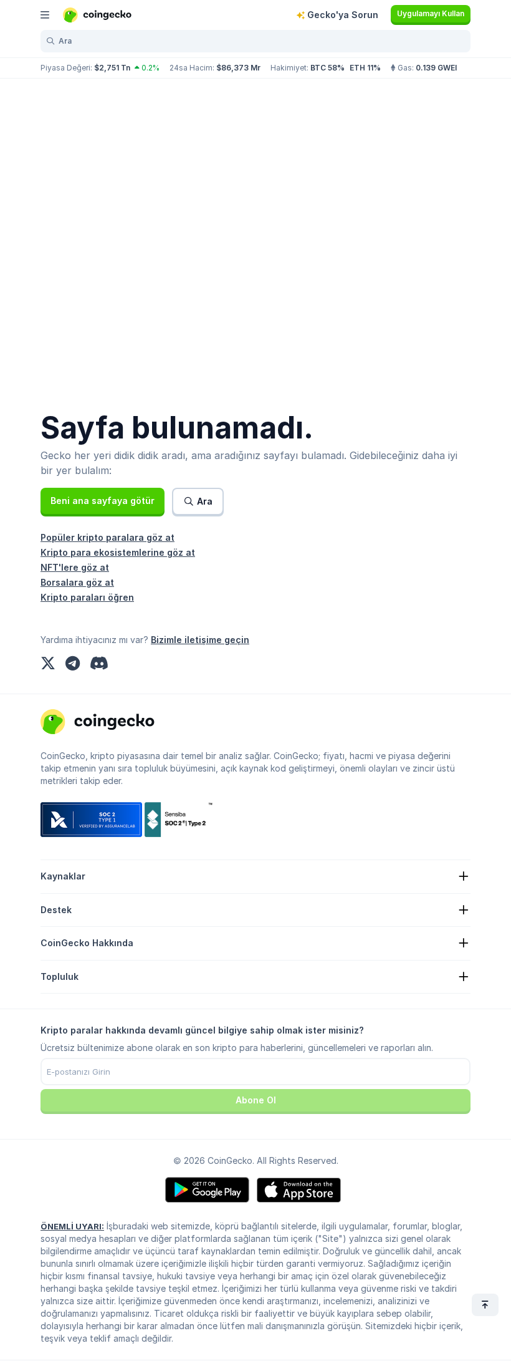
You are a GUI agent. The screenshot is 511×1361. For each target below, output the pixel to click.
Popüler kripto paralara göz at (107, 537)
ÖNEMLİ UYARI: (72, 1226)
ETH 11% (365, 67)
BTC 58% (327, 67)
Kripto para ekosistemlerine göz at (118, 552)
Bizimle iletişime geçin (200, 639)
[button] (103, 501)
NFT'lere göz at (75, 567)
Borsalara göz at (77, 582)
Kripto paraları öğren (87, 597)
